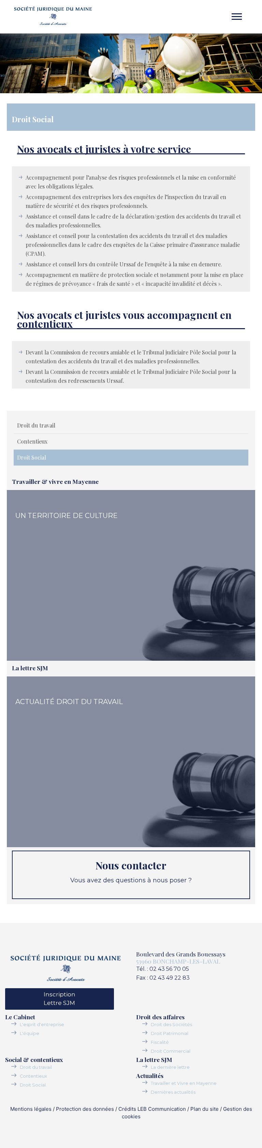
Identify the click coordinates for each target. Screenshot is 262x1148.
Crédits (127, 1109)
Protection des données (85, 1109)
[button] (236, 10)
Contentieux (32, 441)
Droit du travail (36, 425)
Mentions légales (31, 1109)
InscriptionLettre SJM (59, 999)
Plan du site (204, 1109)
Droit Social (31, 457)
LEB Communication (161, 1109)
